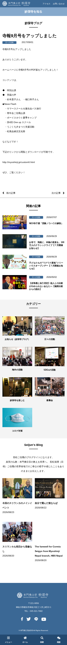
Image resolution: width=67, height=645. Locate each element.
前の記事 (10, 193)
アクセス (46, 4)
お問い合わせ (59, 4)
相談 (58, 642)
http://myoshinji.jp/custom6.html (18, 162)
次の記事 (56, 193)
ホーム (25, 642)
